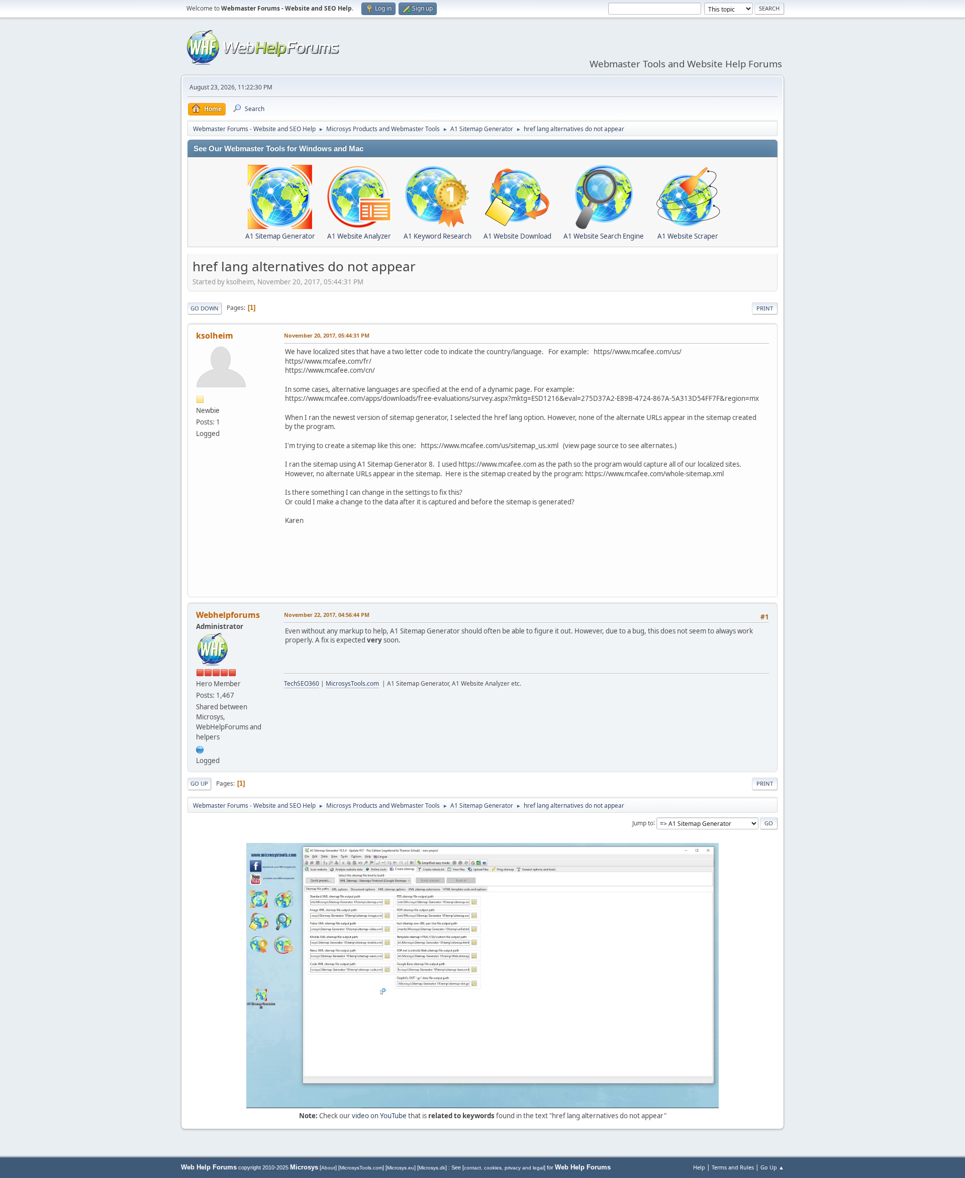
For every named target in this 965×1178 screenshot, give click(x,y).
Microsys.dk (432, 1167)
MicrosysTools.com (352, 683)
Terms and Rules (733, 1167)
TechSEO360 (301, 683)
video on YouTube (379, 1115)
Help (699, 1167)
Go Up (199, 783)
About (328, 1167)
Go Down (204, 308)
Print (764, 308)
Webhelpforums (228, 614)
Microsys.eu (400, 1167)
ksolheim (214, 335)
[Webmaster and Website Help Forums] (200, 748)
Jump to (642, 822)
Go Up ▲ (772, 1167)
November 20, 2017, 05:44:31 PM (326, 335)
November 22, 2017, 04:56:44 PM (326, 614)
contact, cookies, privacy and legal (504, 1167)
